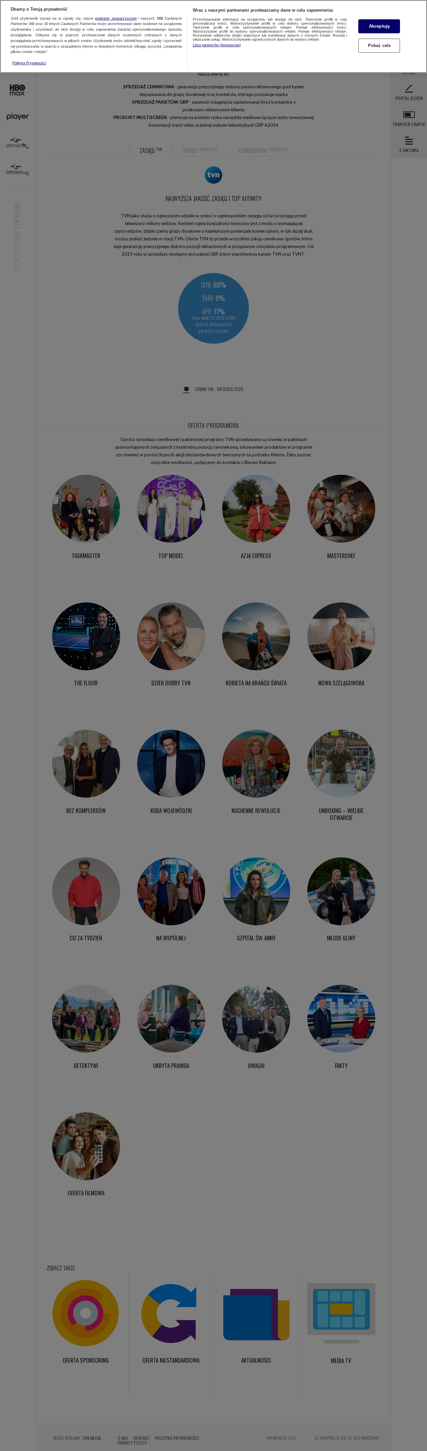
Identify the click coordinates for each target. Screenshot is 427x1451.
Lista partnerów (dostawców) (217, 45)
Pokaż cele (379, 45)
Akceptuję (379, 26)
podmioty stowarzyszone (115, 18)
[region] (213, 36)
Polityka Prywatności (29, 63)
